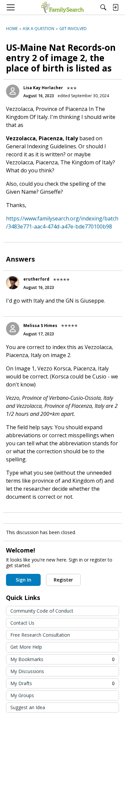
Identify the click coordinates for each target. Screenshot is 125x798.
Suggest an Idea (27, 707)
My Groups (22, 695)
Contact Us (22, 623)
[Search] (103, 7)
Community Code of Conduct (41, 611)
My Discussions (27, 671)
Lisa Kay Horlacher (43, 88)
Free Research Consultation (40, 635)
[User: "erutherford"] (12, 282)
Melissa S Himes (40, 325)
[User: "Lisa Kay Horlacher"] (12, 91)
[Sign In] (115, 7)
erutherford (36, 279)
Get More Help (26, 647)
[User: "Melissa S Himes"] (12, 328)
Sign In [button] (23, 580)
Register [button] (63, 580)
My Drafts (62, 683)
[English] (62, 7)
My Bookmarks (62, 659)
